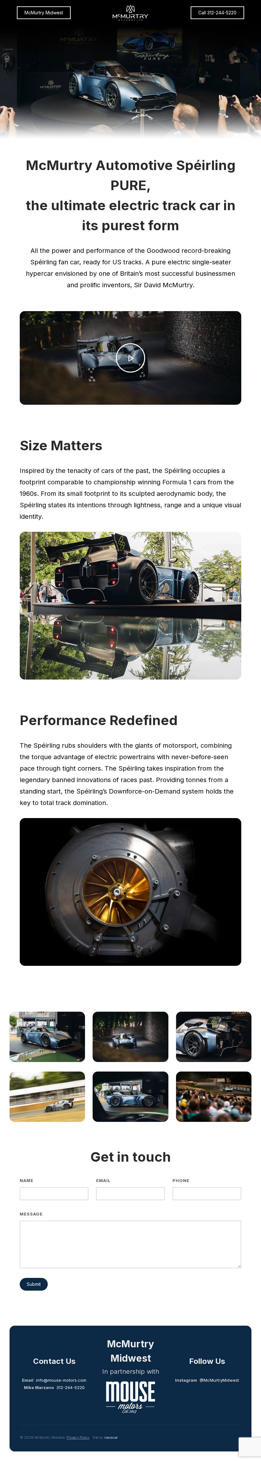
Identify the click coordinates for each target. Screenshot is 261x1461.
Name (26, 1180)
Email (103, 1180)
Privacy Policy (78, 1437)
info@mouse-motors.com (61, 1380)
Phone (181, 1180)
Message (31, 1213)
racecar (111, 1437)
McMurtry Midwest (44, 12)
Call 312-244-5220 (217, 12)
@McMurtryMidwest (219, 1380)
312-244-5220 (70, 1387)
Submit (34, 1284)
